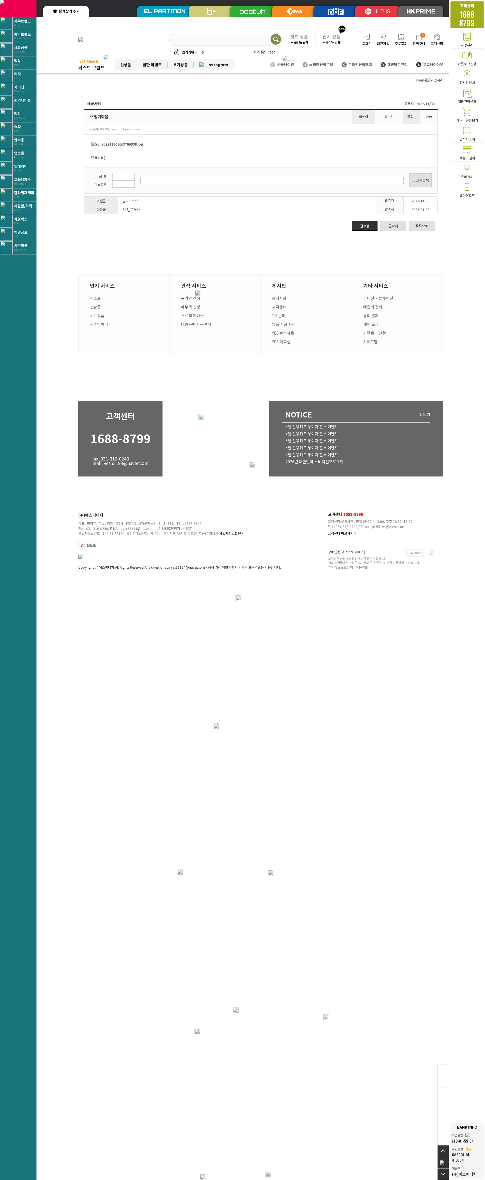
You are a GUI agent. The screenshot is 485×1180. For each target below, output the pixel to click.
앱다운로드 (88, 545)
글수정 (364, 225)
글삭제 (393, 225)
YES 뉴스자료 (283, 333)
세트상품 (97, 315)
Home (421, 80)
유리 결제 (371, 315)
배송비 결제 (372, 307)
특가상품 (180, 64)
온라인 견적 (190, 298)
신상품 (125, 64)
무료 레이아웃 (192, 315)
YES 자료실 (281, 341)
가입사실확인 (414, 553)
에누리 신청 (190, 307)
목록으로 (422, 225)
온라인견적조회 (357, 64)
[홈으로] (443, 1162)
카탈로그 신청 (374, 333)
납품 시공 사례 (284, 324)
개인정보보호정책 (340, 567)
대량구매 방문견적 (196, 324)
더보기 (424, 414)
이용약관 (362, 567)
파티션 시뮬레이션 (378, 298)
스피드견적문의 (318, 64)
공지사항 (279, 298)
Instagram (217, 64)
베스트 (95, 298)
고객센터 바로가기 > (342, 533)
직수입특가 (99, 324)
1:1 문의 (278, 315)
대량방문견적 (395, 64)
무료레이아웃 (430, 64)
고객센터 (279, 307)
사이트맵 (370, 341)
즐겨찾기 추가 (69, 11)
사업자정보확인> (231, 533)
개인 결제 (371, 324)
